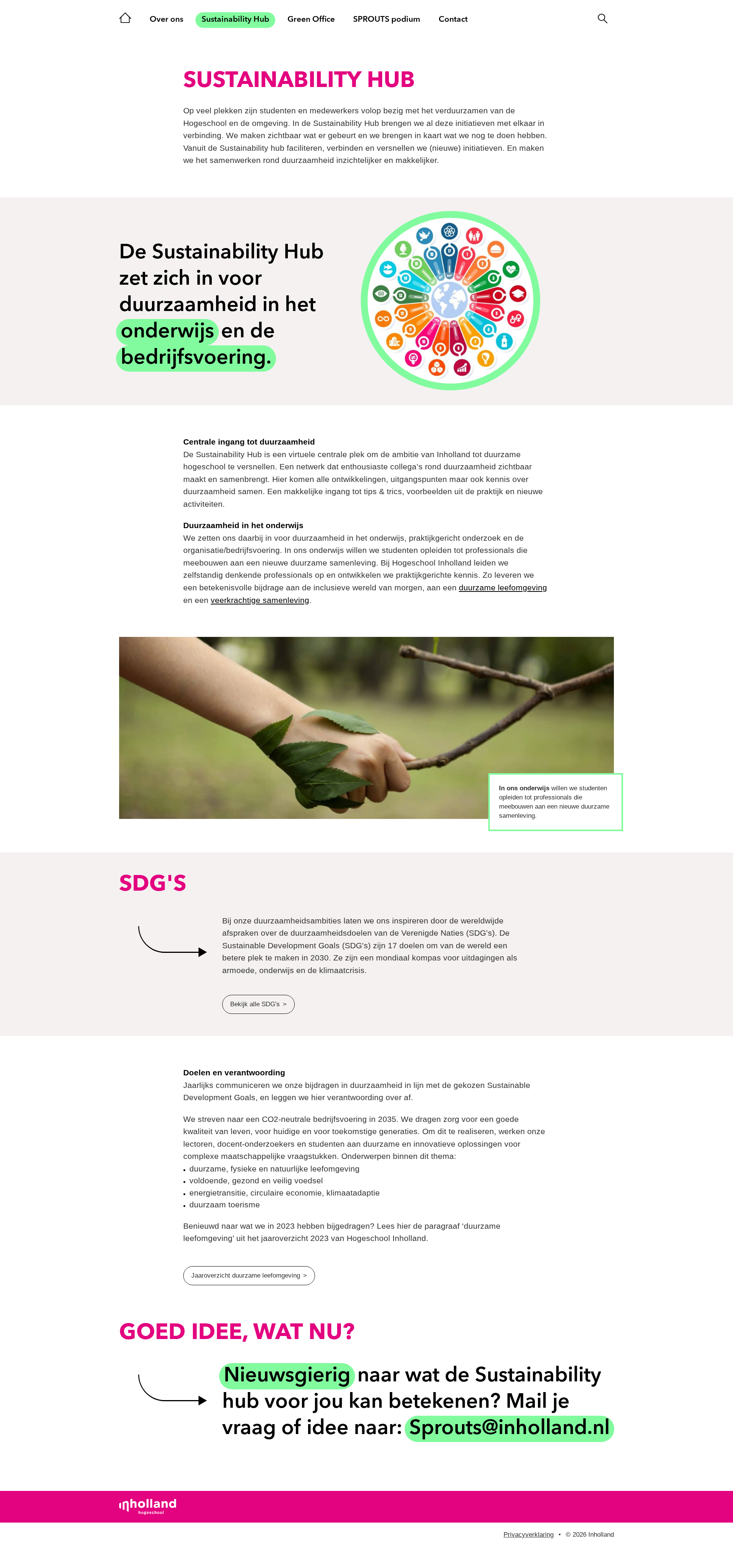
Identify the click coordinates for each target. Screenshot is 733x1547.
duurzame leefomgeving (503, 587)
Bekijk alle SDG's (255, 1004)
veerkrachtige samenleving (260, 600)
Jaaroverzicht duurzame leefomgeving (245, 1275)
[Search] (602, 29)
